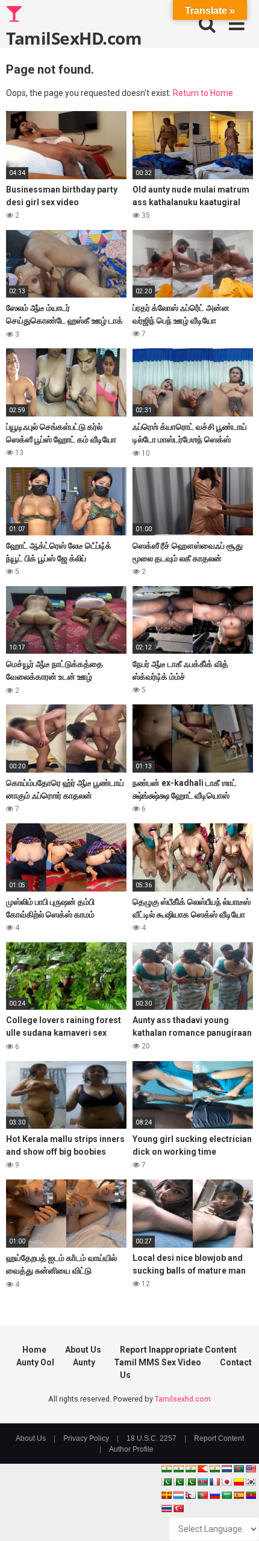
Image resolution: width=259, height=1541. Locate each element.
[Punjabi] (178, 1482)
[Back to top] (236, 1516)
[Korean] (250, 1482)
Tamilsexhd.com (183, 1398)
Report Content (219, 1438)
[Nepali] (190, 1495)
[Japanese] (226, 1482)
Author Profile (131, 1449)
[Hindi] (214, 1468)
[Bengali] (238, 1468)
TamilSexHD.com (74, 37)
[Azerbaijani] (202, 1482)
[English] (250, 1468)
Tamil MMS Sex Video (157, 1362)
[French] (214, 1482)
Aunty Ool (35, 1362)
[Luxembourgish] (178, 1495)
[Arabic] (226, 1495)
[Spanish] (238, 1495)
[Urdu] (190, 1482)
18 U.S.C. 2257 (151, 1438)
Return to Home (203, 93)
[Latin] (166, 1495)
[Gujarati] (166, 1468)
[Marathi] (202, 1468)
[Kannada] (238, 1482)
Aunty (84, 1362)
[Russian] (214, 1495)
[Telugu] (250, 1495)
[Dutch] (226, 1468)
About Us (83, 1349)
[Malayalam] (178, 1468)
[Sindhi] (166, 1482)
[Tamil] (190, 1468)
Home (34, 1349)
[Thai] (166, 1508)
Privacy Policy (86, 1438)
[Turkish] (178, 1508)
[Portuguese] (202, 1495)
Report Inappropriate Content (178, 1349)
